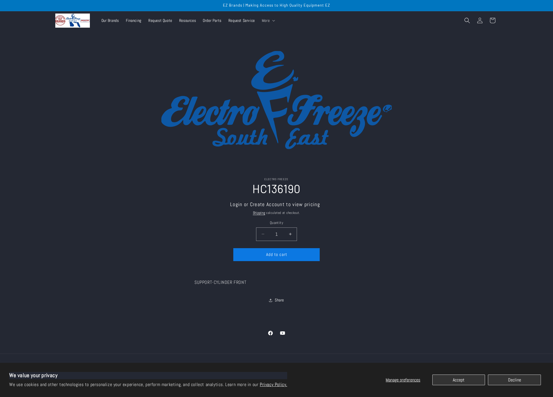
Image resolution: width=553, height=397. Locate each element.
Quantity (276, 222)
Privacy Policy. (273, 384)
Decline (514, 380)
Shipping (259, 212)
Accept (459, 380)
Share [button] (279, 300)
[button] (267, 20)
